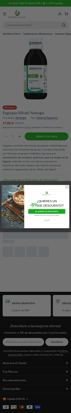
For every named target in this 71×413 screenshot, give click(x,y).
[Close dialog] (67, 187)
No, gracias (47, 220)
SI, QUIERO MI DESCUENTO (46, 211)
